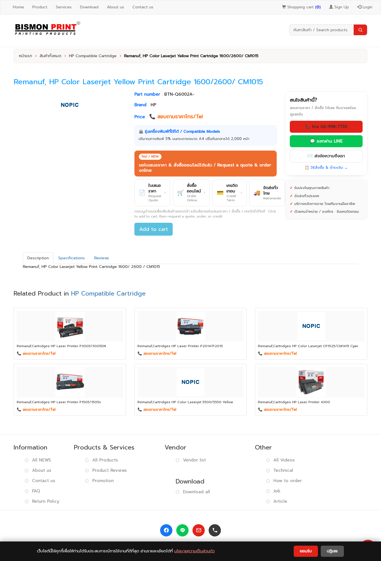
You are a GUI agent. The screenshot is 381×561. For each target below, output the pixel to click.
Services (64, 7)
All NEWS (41, 460)
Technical (283, 470)
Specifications (71, 258)
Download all (196, 492)
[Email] (198, 530)
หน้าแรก (25, 56)
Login (366, 7)
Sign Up (341, 7)
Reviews (101, 258)
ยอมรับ (306, 551)
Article (280, 501)
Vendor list (194, 460)
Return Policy (45, 501)
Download (89, 7)
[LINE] (182, 530)
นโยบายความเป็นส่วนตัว (194, 551)
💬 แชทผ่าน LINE (326, 141)
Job (276, 491)
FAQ (36, 491)
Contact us (142, 7)
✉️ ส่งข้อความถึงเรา (326, 156)
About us (115, 7)
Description (38, 258)
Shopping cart (303, 7)
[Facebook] (166, 530)
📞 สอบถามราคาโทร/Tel (176, 116)
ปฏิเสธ (332, 551)
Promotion (103, 481)
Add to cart (153, 229)
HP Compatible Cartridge (93, 56)
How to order (287, 481)
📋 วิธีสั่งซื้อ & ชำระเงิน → (326, 167)
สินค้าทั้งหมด (50, 56)
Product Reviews (109, 470)
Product (39, 7)
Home (18, 7)
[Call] (215, 530)
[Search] (360, 29)
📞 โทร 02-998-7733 (326, 127)
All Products (105, 460)
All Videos (284, 460)
